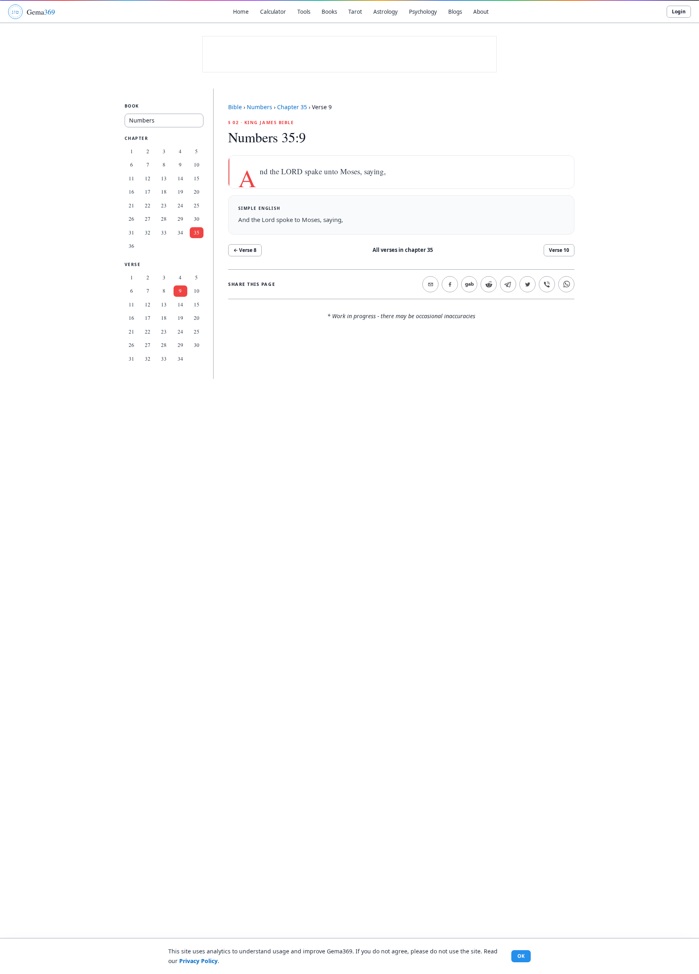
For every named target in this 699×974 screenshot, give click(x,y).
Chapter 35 (292, 107)
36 (131, 245)
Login (679, 11)
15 (196, 178)
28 (164, 218)
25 (196, 205)
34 (180, 232)
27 (147, 218)
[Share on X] (527, 284)
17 (147, 191)
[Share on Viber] (547, 284)
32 (147, 232)
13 (164, 178)
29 (180, 218)
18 (164, 191)
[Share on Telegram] (508, 284)
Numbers (259, 107)
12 (147, 178)
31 (131, 232)
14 (180, 178)
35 (196, 232)
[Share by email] (430, 284)
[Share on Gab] (469, 284)
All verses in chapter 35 (403, 250)
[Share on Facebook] (450, 284)
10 (196, 164)
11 (131, 178)
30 (196, 218)
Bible (235, 107)
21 (131, 205)
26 (131, 218)
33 (164, 232)
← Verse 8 (244, 250)
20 (196, 191)
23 (164, 205)
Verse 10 (559, 250)
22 (147, 205)
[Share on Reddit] (488, 284)
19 (180, 191)
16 (131, 191)
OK (521, 956)
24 (180, 205)
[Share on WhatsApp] (566, 284)
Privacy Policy (198, 961)
